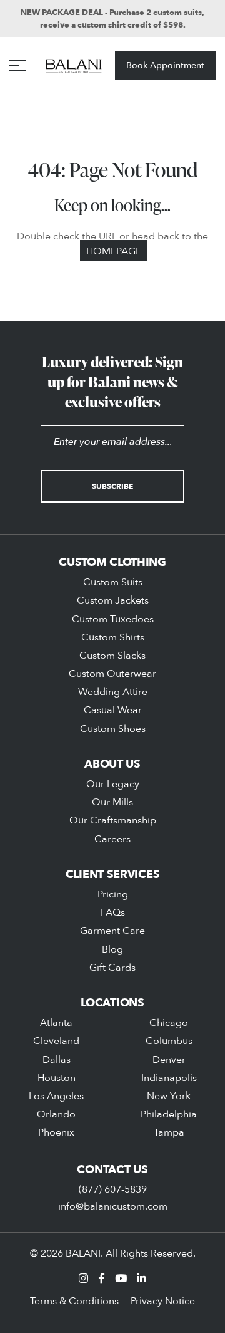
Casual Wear (113, 709)
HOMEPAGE (113, 251)
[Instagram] (83, 1278)
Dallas (56, 1059)
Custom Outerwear (112, 673)
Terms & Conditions (74, 1300)
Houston (57, 1077)
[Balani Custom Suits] (74, 65)
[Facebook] (101, 1278)
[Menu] (17, 65)
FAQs (113, 912)
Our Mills (112, 801)
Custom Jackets (113, 600)
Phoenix (56, 1132)
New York (169, 1095)
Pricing (113, 894)
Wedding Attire (113, 691)
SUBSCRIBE (112, 486)
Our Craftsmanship (112, 820)
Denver (169, 1059)
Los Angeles (56, 1095)
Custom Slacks (112, 655)
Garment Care (112, 930)
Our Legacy (112, 783)
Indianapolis (169, 1077)
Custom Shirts (112, 637)
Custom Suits (112, 581)
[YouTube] (121, 1278)
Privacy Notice (163, 1300)
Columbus (169, 1040)
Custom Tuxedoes (113, 618)
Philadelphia (169, 1114)
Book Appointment (165, 65)
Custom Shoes (113, 728)
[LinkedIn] (141, 1278)
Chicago (168, 1022)
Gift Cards (112, 967)
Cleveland (56, 1040)
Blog (112, 949)
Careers (112, 838)
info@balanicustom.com (113, 1206)
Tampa (169, 1132)
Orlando (56, 1114)
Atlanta (56, 1022)
